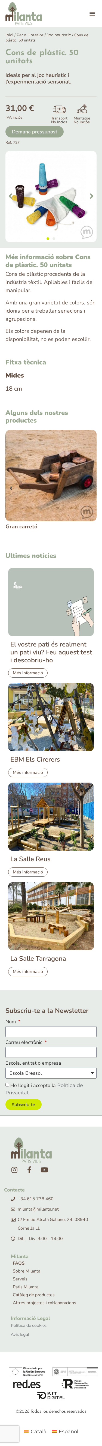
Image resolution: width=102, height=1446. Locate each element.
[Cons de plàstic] (51, 196)
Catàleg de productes (34, 1295)
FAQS (18, 1263)
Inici (9, 34)
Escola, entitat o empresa (33, 1063)
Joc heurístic (59, 34)
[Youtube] (44, 1169)
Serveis (20, 1279)
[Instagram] (14, 1169)
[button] (92, 13)
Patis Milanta (25, 1287)
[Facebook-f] (29, 1169)
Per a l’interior (30, 34)
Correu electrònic (24, 1043)
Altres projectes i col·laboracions (44, 1303)
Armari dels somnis (38, 526)
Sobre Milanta (26, 1271)
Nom (11, 1022)
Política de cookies (29, 1325)
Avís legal (20, 1334)
